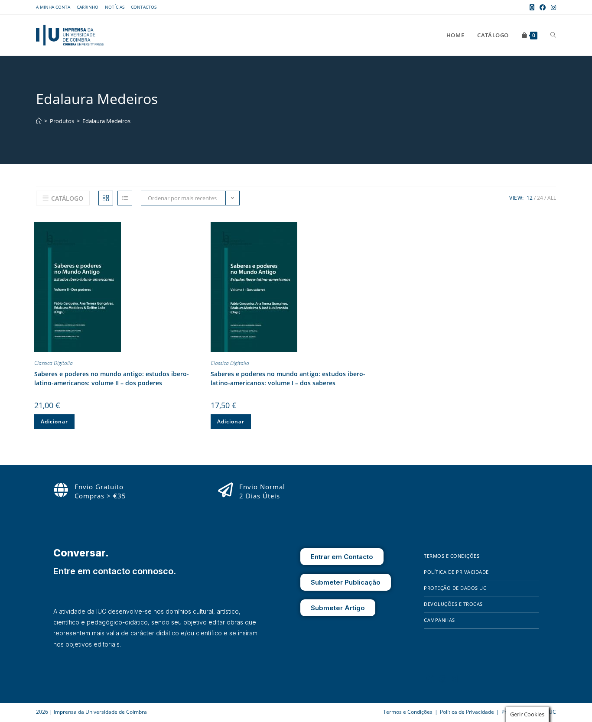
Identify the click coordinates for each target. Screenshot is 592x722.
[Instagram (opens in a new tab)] (552, 7)
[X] (455, 679)
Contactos (143, 7)
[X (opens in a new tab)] (532, 7)
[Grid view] (105, 198)
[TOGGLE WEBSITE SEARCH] (553, 35)
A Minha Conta (53, 7)
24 (540, 198)
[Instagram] (442, 679)
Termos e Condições (451, 556)
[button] (197, 230)
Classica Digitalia (53, 363)
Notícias (114, 7)
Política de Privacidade (456, 572)
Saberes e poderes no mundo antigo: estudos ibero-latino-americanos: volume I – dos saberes (288, 378)
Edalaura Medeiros (106, 121)
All (551, 198)
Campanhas (439, 620)
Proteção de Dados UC (455, 588)
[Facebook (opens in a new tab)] (542, 7)
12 (530, 198)
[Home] (39, 121)
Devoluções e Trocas (453, 604)
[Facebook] (430, 679)
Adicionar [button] (54, 421)
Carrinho (87, 7)
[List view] (124, 198)
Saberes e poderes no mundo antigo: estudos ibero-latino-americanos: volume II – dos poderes (111, 378)
